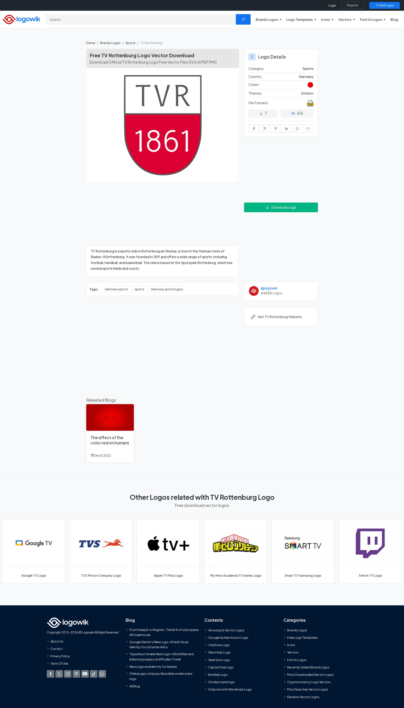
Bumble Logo (218, 674)
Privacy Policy (60, 656)
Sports (130, 43)
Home (90, 43)
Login (332, 5)
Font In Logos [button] (371, 19)
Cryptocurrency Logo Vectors (309, 682)
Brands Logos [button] (267, 19)
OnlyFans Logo (219, 645)
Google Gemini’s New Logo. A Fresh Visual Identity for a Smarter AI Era (158, 644)
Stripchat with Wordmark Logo (230, 689)
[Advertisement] (162, 216)
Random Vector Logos (303, 697)
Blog (394, 19)
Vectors (293, 652)
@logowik (269, 288)
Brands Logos (110, 43)
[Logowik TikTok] (93, 674)
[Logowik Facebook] (50, 674)
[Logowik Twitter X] (59, 674)
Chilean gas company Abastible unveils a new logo (160, 676)
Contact (56, 649)
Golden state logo (221, 682)
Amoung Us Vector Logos (226, 630)
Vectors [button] (344, 19)
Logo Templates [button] (299, 19)
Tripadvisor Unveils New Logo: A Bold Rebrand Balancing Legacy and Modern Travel (161, 656)
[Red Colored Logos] (310, 85)
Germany (306, 76)
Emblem (307, 93)
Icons (291, 645)
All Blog (134, 686)
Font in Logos (296, 660)
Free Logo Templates (302, 637)
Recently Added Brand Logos (308, 667)
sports (139, 289)
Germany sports (116, 289)
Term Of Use (59, 663)
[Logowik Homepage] (21, 19)
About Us (56, 641)
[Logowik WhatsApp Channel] (102, 674)
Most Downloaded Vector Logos (310, 674)
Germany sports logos (167, 289)
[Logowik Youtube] (85, 674)
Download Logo (283, 207)
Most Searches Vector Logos (307, 689)
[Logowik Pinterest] (76, 674)
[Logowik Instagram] (68, 674)
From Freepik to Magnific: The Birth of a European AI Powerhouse (164, 632)
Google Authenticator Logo (228, 637)
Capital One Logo (221, 667)
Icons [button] (325, 19)
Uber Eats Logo (219, 660)
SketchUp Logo (219, 652)
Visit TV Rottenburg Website (279, 317)
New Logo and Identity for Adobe (153, 666)
